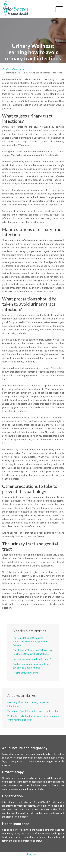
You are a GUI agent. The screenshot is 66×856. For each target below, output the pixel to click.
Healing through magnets (25, 672)
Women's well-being (15, 69)
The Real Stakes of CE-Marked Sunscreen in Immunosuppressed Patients (30, 642)
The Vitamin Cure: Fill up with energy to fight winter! (32, 711)
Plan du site (33, 854)
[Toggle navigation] (59, 9)
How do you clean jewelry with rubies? (32, 659)
